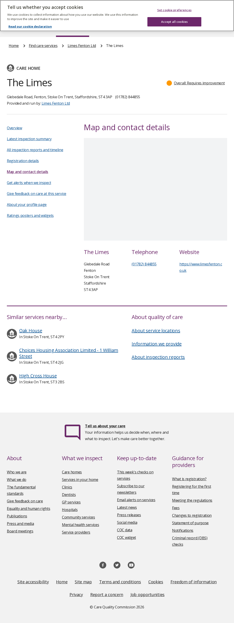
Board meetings (20, 531)
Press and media (20, 523)
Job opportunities (147, 594)
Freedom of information (193, 581)
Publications (17, 516)
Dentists (69, 494)
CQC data (124, 529)
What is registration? (189, 478)
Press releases (129, 514)
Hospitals (69, 509)
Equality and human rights (28, 508)
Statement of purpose (190, 522)
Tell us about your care (105, 425)
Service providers (76, 532)
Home (14, 45)
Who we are (17, 472)
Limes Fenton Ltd (82, 45)
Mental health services (80, 524)
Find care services (43, 45)
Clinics (67, 487)
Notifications (182, 530)
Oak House (30, 330)
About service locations (156, 330)
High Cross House (38, 376)
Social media (127, 522)
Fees (176, 507)
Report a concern (106, 594)
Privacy (76, 594)
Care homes (72, 472)
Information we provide (156, 344)
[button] (195, 83)
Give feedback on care (25, 501)
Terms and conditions (120, 581)
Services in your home (80, 479)
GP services (71, 502)
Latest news (127, 507)
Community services (78, 517)
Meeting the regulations (192, 500)
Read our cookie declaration (30, 26)
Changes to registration (192, 515)
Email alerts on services (136, 499)
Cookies (155, 581)
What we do (16, 479)
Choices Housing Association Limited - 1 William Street (68, 353)
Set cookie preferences (174, 10)
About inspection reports (158, 357)
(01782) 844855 (144, 264)
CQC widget (126, 537)
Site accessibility (33, 581)
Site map (83, 581)
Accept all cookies (174, 22)
